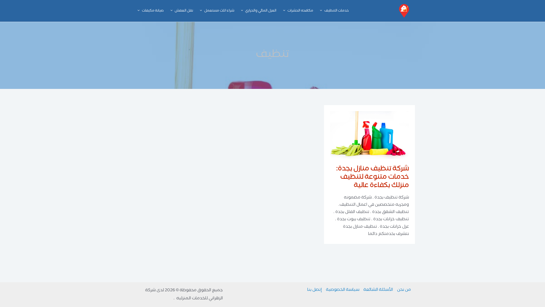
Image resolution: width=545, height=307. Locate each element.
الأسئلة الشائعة (378, 290)
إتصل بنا (314, 290)
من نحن (404, 290)
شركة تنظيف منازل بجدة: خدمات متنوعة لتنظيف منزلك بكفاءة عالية (372, 177)
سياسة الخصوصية (342, 290)
